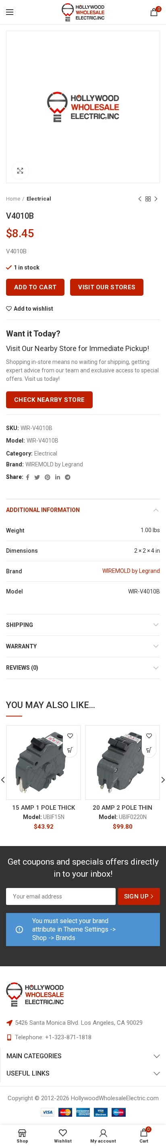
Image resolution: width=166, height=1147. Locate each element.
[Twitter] (37, 477)
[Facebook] (27, 477)
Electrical (39, 199)
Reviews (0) (22, 667)
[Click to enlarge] (20, 171)
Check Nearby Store (49, 399)
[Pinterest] (47, 477)
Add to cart (35, 287)
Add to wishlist (33, 308)
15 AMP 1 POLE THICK (43, 807)
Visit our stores (106, 287)
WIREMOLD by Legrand (54, 464)
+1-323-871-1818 (68, 1037)
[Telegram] (67, 477)
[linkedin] (57, 477)
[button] (70, 750)
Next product (156, 199)
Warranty (21, 646)
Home (13, 199)
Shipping (19, 625)
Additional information (43, 510)
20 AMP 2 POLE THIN (122, 807)
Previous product (140, 199)
